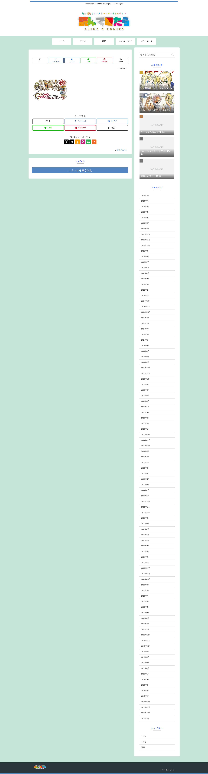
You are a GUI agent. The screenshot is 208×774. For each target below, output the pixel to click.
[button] (120, 60)
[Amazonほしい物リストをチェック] (77, 142)
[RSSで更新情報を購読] (94, 142)
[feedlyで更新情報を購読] (88, 142)
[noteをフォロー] (71, 142)
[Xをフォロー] (66, 142)
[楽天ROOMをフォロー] (83, 142)
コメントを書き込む (80, 170)
